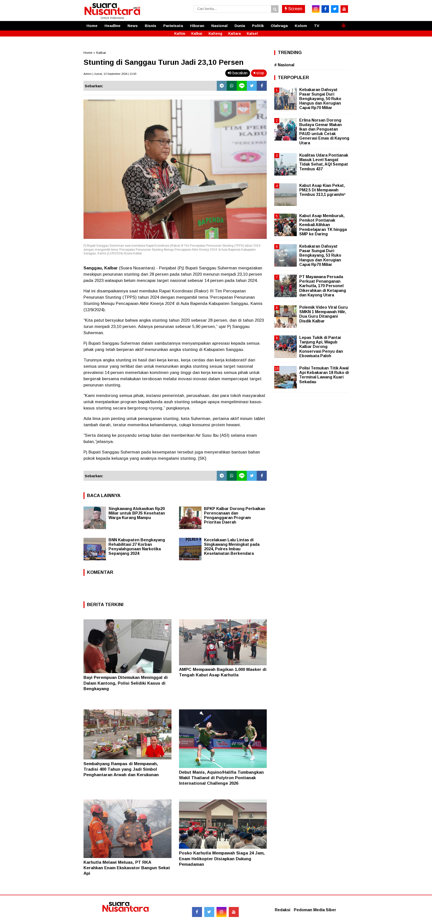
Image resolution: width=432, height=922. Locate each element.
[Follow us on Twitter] (209, 912)
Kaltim (179, 34)
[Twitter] (252, 86)
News (133, 26)
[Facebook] (262, 86)
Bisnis (150, 26)
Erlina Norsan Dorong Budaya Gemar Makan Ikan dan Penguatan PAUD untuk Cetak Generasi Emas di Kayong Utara (324, 131)
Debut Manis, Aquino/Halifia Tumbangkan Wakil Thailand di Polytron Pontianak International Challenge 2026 (221, 778)
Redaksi (282, 910)
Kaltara (234, 34)
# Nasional (284, 65)
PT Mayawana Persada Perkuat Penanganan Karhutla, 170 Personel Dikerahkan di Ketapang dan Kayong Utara (322, 286)
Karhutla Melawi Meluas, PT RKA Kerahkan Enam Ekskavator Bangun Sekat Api (127, 868)
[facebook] (325, 9)
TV (316, 26)
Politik (258, 26)
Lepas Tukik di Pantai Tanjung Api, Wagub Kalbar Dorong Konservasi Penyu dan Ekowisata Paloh (321, 346)
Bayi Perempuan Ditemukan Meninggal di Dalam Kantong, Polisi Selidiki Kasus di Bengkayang (126, 683)
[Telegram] (222, 86)
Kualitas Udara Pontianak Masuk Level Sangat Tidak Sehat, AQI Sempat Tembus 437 (323, 162)
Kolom (301, 26)
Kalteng (215, 34)
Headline (112, 26)
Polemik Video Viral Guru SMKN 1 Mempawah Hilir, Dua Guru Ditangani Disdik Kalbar (323, 314)
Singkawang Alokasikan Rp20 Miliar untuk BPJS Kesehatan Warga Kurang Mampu (136, 513)
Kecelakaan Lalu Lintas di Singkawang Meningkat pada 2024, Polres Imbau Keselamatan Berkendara (232, 547)
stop (259, 73)
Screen (294, 8)
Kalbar (196, 34)
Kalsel (252, 34)
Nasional (219, 26)
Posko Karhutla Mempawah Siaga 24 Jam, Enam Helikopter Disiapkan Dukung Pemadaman (222, 858)
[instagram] (316, 9)
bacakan (240, 73)
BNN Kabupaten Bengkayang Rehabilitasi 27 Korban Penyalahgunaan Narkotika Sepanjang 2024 (136, 547)
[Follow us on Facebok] (197, 912)
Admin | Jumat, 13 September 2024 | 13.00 (110, 73)
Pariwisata (173, 26)
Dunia (239, 26)
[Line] (242, 86)
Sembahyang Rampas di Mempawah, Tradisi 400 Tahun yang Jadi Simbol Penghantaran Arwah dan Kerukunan (121, 769)
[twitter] (334, 9)
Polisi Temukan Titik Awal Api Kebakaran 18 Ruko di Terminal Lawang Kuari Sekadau (324, 375)
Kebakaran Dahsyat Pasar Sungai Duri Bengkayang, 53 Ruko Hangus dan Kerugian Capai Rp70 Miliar (320, 255)
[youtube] (344, 9)
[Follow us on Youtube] (234, 912)
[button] (343, 23)
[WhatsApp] (232, 86)
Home (92, 26)
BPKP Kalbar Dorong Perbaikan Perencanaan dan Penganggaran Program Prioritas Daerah (234, 515)
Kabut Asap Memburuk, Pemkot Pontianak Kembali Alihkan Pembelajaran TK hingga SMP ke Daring (323, 225)
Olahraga (279, 26)
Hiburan (197, 26)
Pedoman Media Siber (315, 910)
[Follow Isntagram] (221, 912)
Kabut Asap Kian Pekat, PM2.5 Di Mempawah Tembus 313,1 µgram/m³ (322, 190)
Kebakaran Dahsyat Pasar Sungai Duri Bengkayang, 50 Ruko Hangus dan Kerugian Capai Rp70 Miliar (320, 99)
